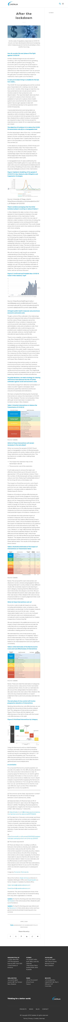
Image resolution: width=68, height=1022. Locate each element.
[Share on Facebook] (10, 936)
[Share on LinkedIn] (26, 936)
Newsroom (13, 908)
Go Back (51, 12)
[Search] (59, 3)
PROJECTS (23, 1009)
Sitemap (42, 1018)
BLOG (38, 1009)
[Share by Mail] (37, 936)
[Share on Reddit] (32, 936)
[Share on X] (16, 936)
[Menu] (63, 3)
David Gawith (32, 880)
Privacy (30, 1018)
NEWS (31, 1009)
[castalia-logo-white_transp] (13, 3)
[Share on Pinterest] (21, 936)
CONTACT (45, 1009)
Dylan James (24, 878)
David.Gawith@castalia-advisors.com (19, 888)
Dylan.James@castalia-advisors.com (19, 885)
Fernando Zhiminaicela (21, 872)
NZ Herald (11, 901)
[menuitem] (59, 3)
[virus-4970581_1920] (24, 31)
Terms (25, 1018)
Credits (36, 1018)
